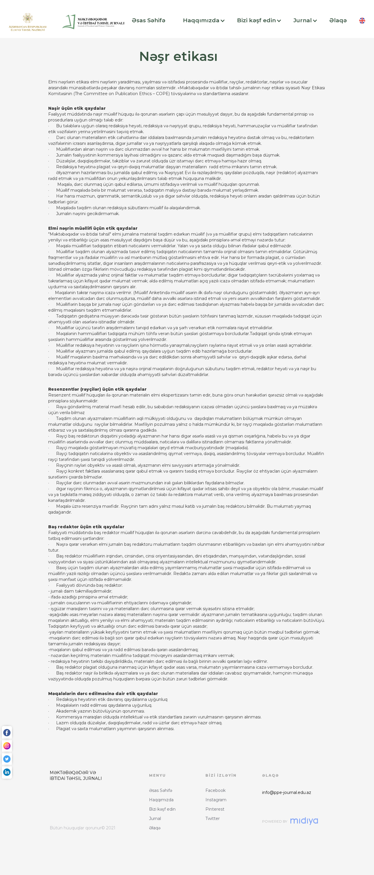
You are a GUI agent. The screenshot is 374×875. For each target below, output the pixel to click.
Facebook (215, 790)
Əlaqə (154, 828)
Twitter (212, 818)
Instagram (215, 799)
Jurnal (155, 818)
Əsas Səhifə (160, 790)
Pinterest (214, 809)
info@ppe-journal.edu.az (286, 792)
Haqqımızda (161, 799)
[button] (151, 20)
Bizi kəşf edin (162, 809)
